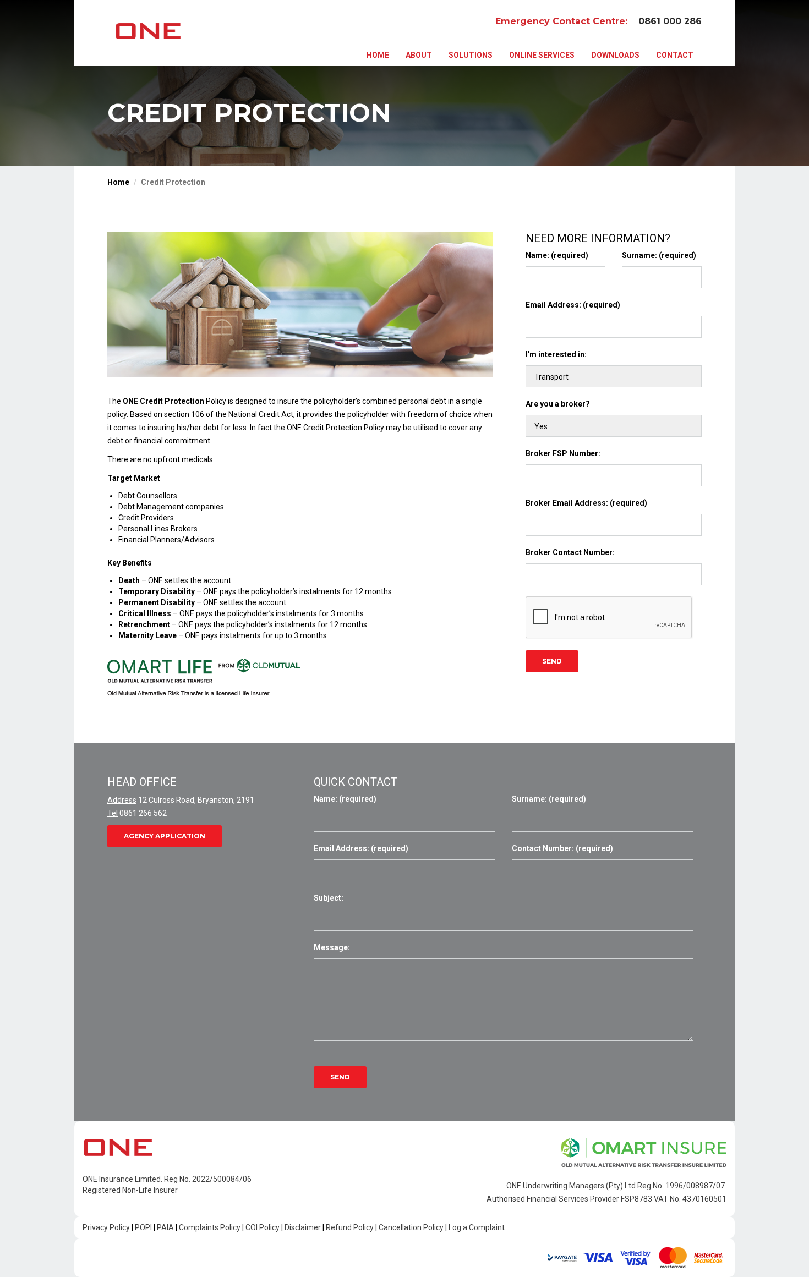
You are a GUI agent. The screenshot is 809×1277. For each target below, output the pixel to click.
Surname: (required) (659, 255)
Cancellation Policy (411, 1227)
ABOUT (419, 55)
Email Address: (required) (573, 304)
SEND (552, 661)
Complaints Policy (209, 1227)
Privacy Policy (106, 1227)
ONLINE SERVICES (542, 55)
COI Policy (262, 1227)
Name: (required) (557, 255)
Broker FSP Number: (563, 453)
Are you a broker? (558, 403)
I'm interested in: (556, 354)
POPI (143, 1227)
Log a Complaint (477, 1227)
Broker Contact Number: (570, 552)
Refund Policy (350, 1227)
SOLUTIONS (471, 55)
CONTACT (674, 55)
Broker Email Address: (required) (586, 502)
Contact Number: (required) (562, 848)
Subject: (328, 898)
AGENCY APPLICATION (164, 836)
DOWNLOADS (615, 55)
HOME (378, 55)
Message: (332, 947)
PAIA (165, 1227)
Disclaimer (303, 1227)
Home (118, 182)
